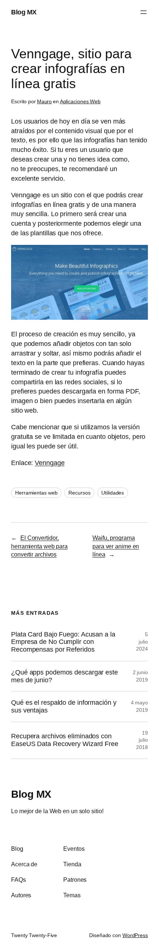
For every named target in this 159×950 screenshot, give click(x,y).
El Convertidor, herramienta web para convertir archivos (39, 546)
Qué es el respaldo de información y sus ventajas (63, 706)
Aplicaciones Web (80, 101)
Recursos (79, 493)
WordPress (135, 935)
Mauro (44, 101)
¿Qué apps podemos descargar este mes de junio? (64, 676)
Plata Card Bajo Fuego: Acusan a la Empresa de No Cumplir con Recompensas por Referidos (63, 642)
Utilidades (112, 493)
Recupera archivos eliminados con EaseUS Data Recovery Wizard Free (64, 740)
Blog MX (24, 12)
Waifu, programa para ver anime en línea (115, 546)
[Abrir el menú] (143, 12)
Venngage (49, 463)
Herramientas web (36, 493)
